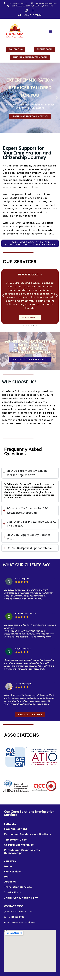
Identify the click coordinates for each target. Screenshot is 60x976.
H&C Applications (15, 828)
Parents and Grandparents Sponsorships (22, 851)
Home (8, 866)
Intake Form (12, 892)
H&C (7, 876)
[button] (51, 31)
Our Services (12, 871)
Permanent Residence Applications (27, 834)
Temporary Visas (15, 839)
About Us (10, 881)
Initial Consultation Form (21, 897)
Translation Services (18, 887)
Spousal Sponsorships (19, 844)
